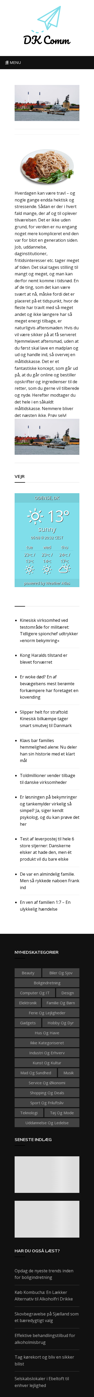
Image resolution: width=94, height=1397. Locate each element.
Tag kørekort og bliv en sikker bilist (44, 1360)
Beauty (28, 972)
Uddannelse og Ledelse (47, 1122)
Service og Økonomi (47, 1082)
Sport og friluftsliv (47, 1102)
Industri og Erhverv (47, 1052)
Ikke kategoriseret (47, 1042)
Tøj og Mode (62, 1112)
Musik (68, 1072)
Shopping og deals (47, 1092)
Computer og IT (35, 992)
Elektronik (28, 1002)
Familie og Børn (60, 1002)
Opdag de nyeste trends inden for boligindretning (44, 1274)
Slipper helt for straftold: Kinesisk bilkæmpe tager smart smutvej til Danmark (46, 718)
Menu (14, 62)
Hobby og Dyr (61, 1022)
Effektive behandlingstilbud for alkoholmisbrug (45, 1339)
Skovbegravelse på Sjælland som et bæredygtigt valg (47, 1317)
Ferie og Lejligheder (47, 1012)
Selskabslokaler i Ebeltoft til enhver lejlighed (42, 1382)
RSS (19, 600)
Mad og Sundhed (35, 1072)
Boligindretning (47, 982)
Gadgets (28, 1022)
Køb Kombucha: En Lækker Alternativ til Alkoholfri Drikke (44, 1295)
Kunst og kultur (47, 1062)
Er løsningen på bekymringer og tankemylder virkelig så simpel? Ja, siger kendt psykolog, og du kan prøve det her (49, 810)
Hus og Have (47, 1032)
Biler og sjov (61, 972)
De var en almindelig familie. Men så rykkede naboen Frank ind (49, 880)
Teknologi (29, 1112)
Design (67, 992)
